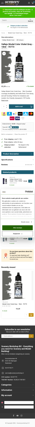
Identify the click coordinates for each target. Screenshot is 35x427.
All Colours (20, 40)
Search (30, 21)
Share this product (20, 134)
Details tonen (25, 222)
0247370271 (9, 368)
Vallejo (4, 48)
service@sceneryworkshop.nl (14, 373)
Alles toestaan (17, 227)
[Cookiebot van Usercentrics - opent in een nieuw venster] (25, 192)
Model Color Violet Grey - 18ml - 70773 (20, 33)
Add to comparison (7, 134)
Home (3, 33)
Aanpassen (16, 233)
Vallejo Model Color (8, 40)
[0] (33, 3)
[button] (29, 3)
